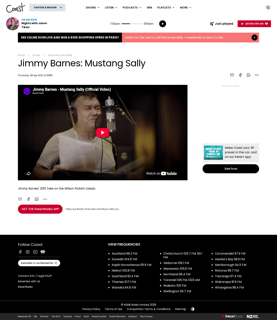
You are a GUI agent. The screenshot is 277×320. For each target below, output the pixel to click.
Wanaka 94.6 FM (124, 287)
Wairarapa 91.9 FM (228, 282)
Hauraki (68, 316)
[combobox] (257, 75)
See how (231, 158)
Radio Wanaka (117, 316)
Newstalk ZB (24, 316)
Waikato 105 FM (174, 285)
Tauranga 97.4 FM (228, 276)
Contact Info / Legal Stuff (35, 276)
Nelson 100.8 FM (123, 270)
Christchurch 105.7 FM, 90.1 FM (182, 255)
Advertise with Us (29, 281)
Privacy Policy (91, 309)
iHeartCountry (99, 316)
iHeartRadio (25, 287)
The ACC (55, 316)
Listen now (30, 23)
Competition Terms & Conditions (149, 309)
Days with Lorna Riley (60, 55)
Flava (78, 316)
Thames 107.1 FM (124, 282)
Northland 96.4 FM (176, 274)
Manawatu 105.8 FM (177, 268)
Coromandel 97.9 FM (230, 253)
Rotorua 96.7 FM (227, 270)
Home (21, 55)
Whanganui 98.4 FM (229, 287)
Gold (86, 316)
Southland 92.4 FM (125, 276)
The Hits (44, 316)
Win (149, 7)
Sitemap (180, 309)
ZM (35, 316)
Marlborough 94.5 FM (230, 265)
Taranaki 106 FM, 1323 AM (181, 280)
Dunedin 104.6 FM (124, 259)
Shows (36, 55)
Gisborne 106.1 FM (176, 263)
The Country (146, 316)
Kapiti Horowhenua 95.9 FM (131, 265)
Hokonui (132, 316)
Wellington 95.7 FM (177, 291)
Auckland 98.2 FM (124, 253)
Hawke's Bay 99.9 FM (230, 259)
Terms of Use (113, 309)
